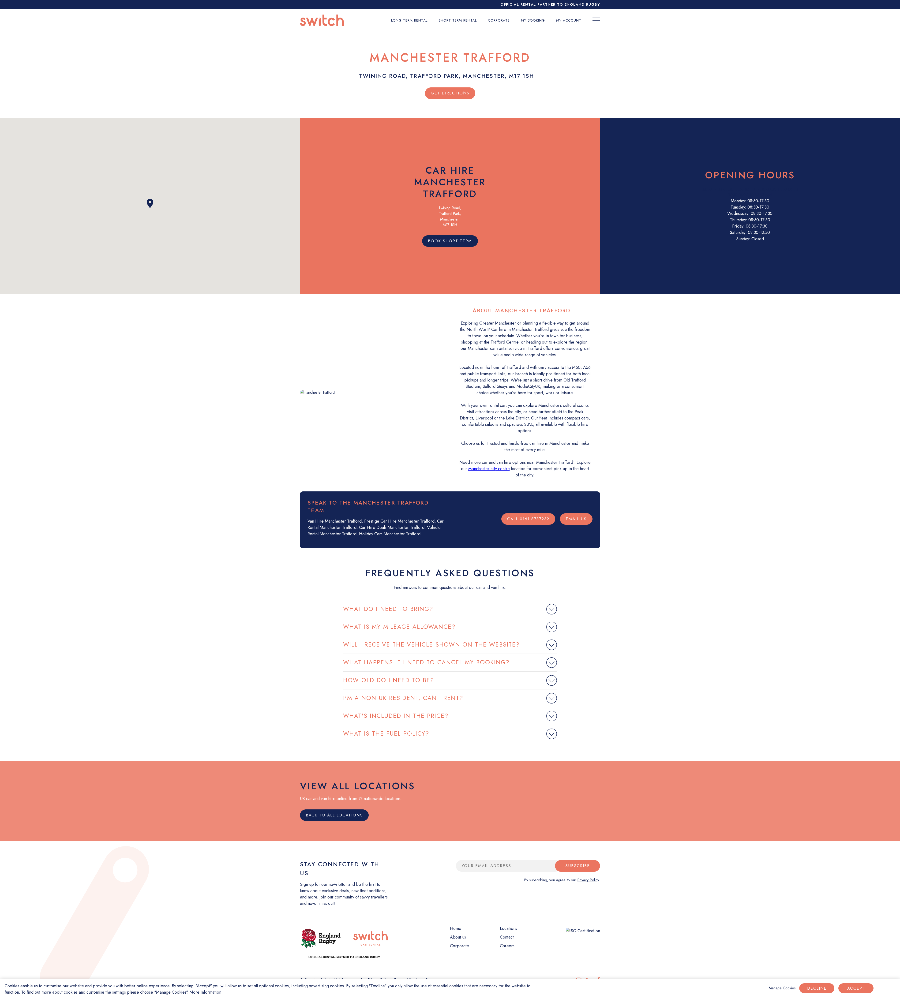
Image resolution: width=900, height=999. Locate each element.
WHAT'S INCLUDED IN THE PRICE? (396, 715)
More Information (205, 992)
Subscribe (577, 865)
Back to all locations (334, 815)
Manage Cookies (782, 988)
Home (455, 928)
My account (568, 20)
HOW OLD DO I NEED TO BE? (388, 680)
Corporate (499, 20)
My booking (533, 20)
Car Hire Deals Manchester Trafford (391, 527)
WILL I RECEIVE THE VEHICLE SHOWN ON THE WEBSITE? (431, 644)
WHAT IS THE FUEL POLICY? (386, 733)
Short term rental (458, 20)
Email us (576, 519)
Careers (507, 946)
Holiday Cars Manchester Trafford (389, 534)
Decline (817, 988)
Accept (856, 988)
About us (458, 937)
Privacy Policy (588, 880)
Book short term (450, 241)
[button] (150, 203)
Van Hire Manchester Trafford (335, 521)
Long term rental (409, 20)
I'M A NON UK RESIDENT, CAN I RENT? (403, 698)
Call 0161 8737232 (528, 519)
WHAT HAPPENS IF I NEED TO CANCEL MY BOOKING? (426, 662)
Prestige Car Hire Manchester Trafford (399, 521)
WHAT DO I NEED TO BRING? (388, 609)
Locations (508, 928)
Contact (507, 937)
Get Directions (450, 93)
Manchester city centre (489, 469)
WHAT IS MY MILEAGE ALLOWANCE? (399, 626)
